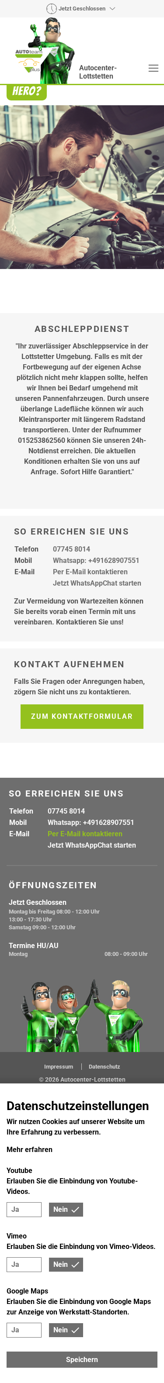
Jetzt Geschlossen (82, 8)
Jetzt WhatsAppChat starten (97, 583)
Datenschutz (104, 1066)
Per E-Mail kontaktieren (90, 572)
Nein (60, 1209)
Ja (15, 1209)
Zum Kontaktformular (82, 716)
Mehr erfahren (29, 1149)
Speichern (82, 1359)
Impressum (59, 1066)
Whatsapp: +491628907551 (96, 560)
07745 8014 (71, 549)
